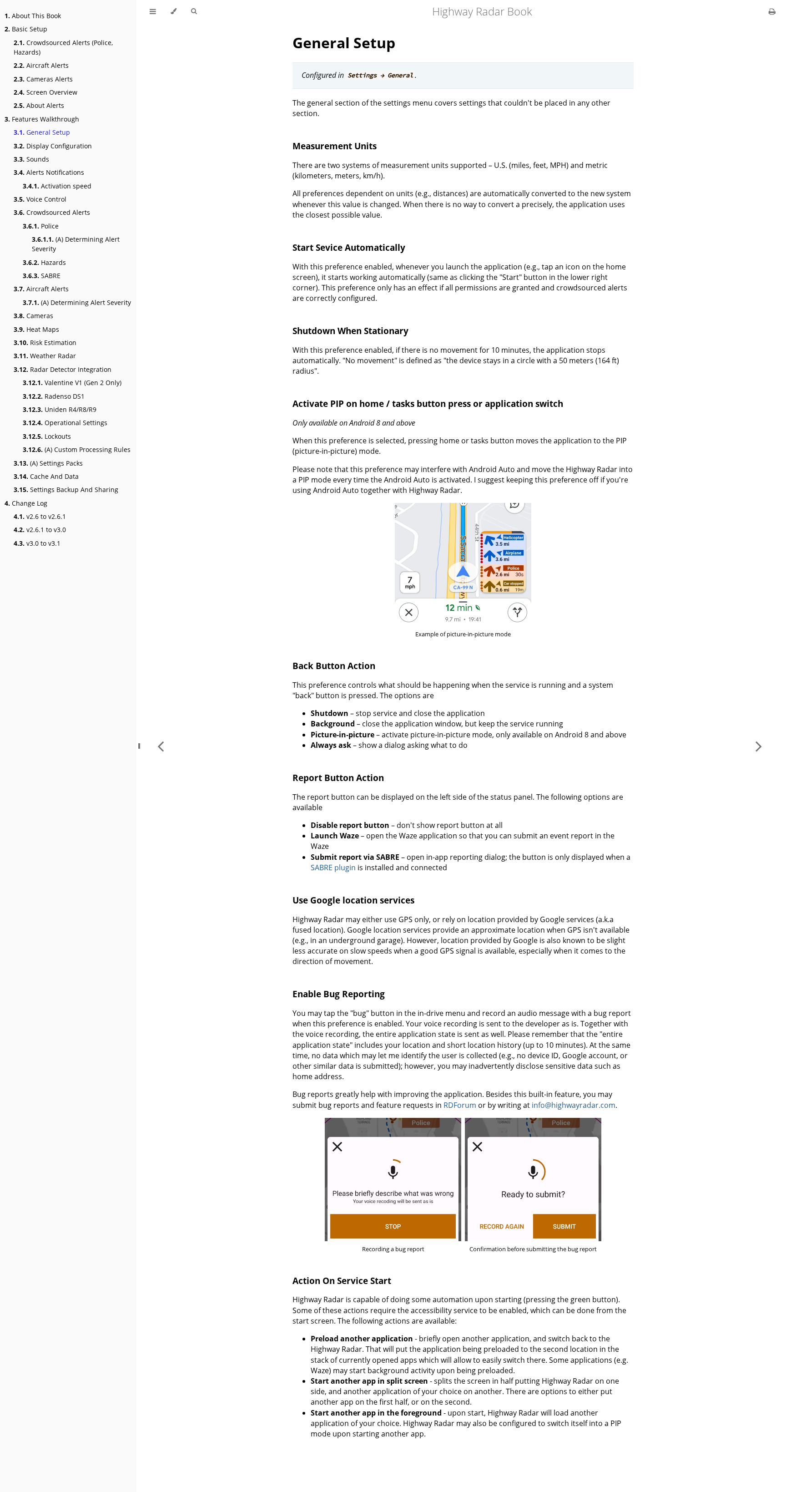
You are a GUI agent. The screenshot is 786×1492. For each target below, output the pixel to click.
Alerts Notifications (49, 172)
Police (41, 226)
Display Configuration (53, 146)
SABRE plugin (333, 868)
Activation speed (57, 186)
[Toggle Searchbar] (194, 11)
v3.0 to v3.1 (37, 543)
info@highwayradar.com (573, 1105)
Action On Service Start (341, 1280)
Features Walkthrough (42, 119)
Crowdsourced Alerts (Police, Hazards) (63, 47)
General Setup (42, 132)
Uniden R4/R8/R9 (59, 409)
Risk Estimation (45, 342)
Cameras (33, 315)
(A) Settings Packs (48, 463)
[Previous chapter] (160, 746)
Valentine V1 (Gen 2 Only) (72, 382)
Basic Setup (26, 29)
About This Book (33, 15)
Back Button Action (333, 665)
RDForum (459, 1105)
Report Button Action (338, 777)
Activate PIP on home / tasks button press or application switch (427, 403)
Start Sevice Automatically (348, 247)
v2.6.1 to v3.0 (40, 529)
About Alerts (39, 105)
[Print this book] (772, 11)
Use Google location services (353, 900)
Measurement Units (334, 146)
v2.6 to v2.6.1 (40, 516)
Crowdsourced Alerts (52, 212)
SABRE (41, 275)
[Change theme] (173, 11)
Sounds (31, 159)
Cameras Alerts (43, 79)
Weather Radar (45, 355)
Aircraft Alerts (41, 65)
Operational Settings (65, 422)
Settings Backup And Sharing (66, 489)
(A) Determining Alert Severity (76, 244)
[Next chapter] (758, 746)
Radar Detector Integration (62, 369)
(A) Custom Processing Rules (77, 449)
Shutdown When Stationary (350, 330)
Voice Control (40, 199)
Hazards (44, 262)
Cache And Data (46, 476)
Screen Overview (45, 92)
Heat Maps (36, 329)
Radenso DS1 (54, 396)
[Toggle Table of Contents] (152, 11)
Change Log (26, 503)
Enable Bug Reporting (338, 994)
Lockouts (47, 436)
